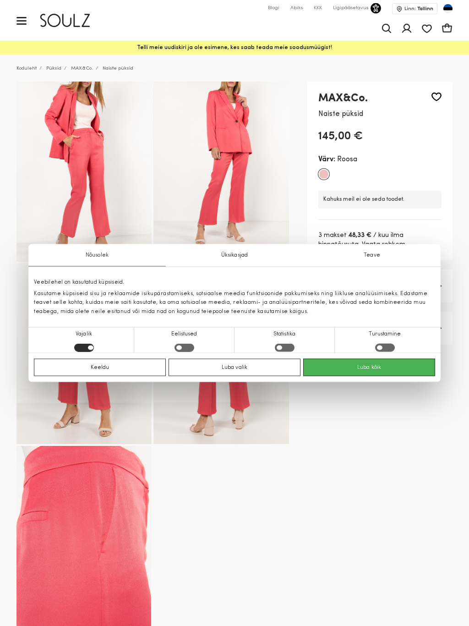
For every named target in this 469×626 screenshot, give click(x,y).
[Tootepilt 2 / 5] (221, 172)
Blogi (273, 8)
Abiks (296, 8)
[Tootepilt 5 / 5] (83, 536)
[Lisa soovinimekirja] (436, 97)
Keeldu (100, 367)
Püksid (53, 68)
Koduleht (26, 68)
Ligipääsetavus (350, 8)
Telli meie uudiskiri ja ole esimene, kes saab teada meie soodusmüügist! (234, 47)
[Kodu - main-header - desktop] (71, 20)
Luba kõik (369, 367)
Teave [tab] (372, 255)
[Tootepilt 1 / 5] (84, 172)
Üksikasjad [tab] (234, 255)
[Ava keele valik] (448, 8)
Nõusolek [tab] (97, 255)
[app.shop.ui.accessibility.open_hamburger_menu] (21, 20)
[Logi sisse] (406, 28)
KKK (318, 8)
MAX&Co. (82, 68)
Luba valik (234, 367)
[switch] (184, 347)
